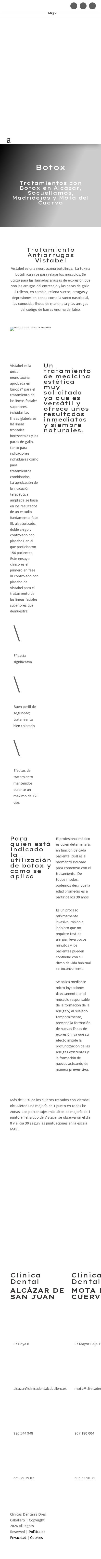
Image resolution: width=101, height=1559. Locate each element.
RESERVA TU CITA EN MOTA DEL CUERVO (25, 1220)
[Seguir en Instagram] (73, 5)
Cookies (36, 1537)
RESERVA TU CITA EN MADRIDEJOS (66, 1182)
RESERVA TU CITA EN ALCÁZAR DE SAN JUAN (26, 1159)
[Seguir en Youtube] (92, 5)
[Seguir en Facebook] (83, 5)
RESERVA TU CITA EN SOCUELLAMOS (69, 1146)
